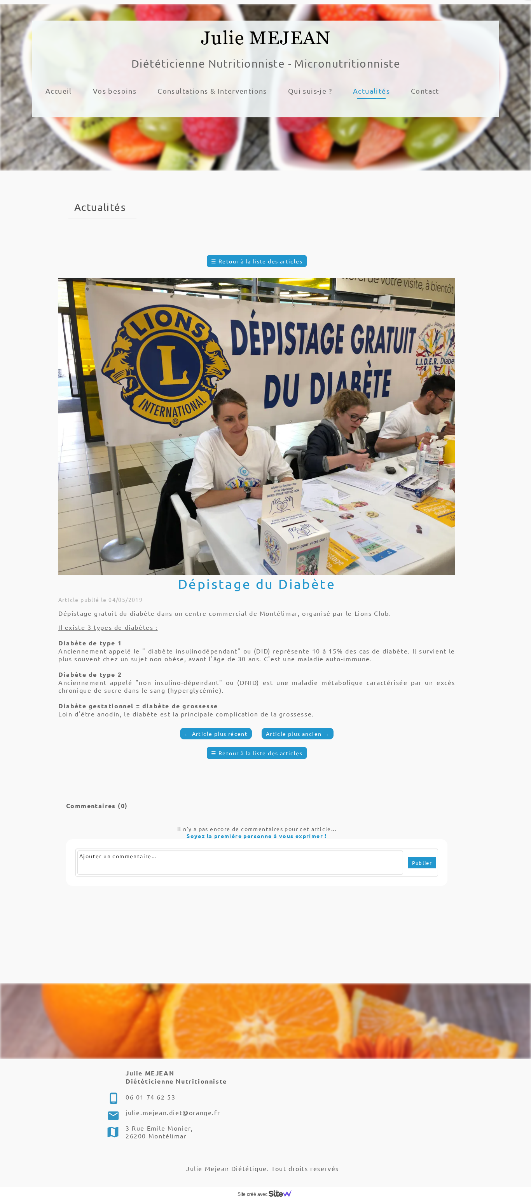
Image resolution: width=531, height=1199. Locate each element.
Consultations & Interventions (212, 91)
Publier (422, 862)
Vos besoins (114, 91)
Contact (425, 91)
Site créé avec (253, 1194)
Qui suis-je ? (310, 91)
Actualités (371, 91)
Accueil (58, 91)
